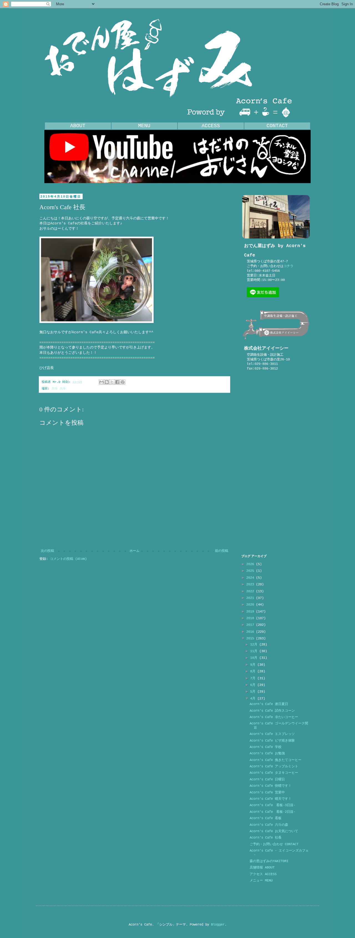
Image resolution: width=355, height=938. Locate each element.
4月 (253, 699)
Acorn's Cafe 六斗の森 (269, 825)
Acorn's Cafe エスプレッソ (272, 734)
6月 (253, 685)
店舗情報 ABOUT (262, 868)
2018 (251, 618)
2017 (251, 625)
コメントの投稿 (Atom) (68, 559)
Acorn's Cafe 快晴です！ (270, 786)
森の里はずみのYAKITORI (269, 861)
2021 (251, 598)
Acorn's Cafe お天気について (274, 831)
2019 (251, 612)
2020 (251, 605)
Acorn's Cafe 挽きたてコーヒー (275, 760)
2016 (251, 632)
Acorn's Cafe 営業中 (267, 793)
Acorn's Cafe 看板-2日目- (272, 812)
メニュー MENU (261, 881)
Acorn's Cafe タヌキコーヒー (274, 773)
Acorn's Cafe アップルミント (274, 766)
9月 (253, 665)
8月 (253, 671)
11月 (254, 651)
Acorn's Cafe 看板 (266, 818)
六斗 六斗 (59, 388)
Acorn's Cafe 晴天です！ (270, 799)
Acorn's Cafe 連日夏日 (269, 704)
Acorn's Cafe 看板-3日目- (272, 805)
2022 (251, 591)
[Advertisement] (276, 463)
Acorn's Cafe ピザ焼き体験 (272, 741)
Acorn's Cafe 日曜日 (267, 779)
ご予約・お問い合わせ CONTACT (274, 844)
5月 (253, 692)
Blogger (218, 925)
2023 (251, 584)
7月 (253, 678)
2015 (251, 638)
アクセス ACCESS (263, 874)
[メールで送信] (101, 382)
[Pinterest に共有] (122, 382)
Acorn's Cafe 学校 (266, 747)
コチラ (288, 266)
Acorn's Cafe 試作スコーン (272, 711)
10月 (254, 658)
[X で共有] (112, 382)
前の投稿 (221, 551)
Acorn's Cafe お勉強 (267, 753)
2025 (251, 571)
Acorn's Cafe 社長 (266, 838)
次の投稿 (47, 551)
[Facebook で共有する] (117, 382)
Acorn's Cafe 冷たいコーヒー (274, 717)
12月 (254, 645)
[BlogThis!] (107, 382)
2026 (251, 564)
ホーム (135, 551)
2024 (251, 578)
